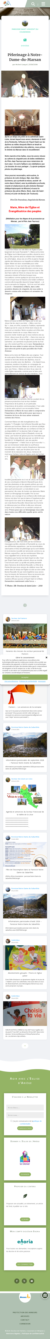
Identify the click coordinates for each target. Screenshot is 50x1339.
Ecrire (25, 1219)
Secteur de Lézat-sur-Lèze (21, 779)
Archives (25, 1316)
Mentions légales (13, 1333)
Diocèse (25, 46)
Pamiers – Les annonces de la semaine (25, 707)
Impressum (42, 681)
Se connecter (25, 1264)
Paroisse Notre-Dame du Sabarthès (25, 727)
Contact (25, 1320)
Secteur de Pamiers (19, 618)
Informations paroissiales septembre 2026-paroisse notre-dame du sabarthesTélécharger (24, 768)
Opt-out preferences (11, 681)
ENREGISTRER (25, 1128)
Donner (25, 1174)
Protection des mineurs (25, 1312)
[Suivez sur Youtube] (31, 1281)
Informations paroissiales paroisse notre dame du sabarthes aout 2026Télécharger (22, 929)
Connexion (25, 1324)
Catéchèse (15, 940)
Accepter (25, 677)
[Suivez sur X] (24, 1281)
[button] (46, 657)
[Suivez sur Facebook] (16, 1281)
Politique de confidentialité (28, 681)
